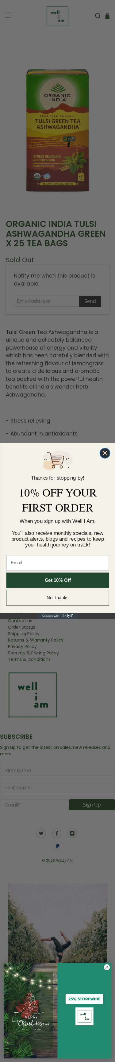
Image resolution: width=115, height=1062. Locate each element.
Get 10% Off (57, 580)
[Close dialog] (105, 453)
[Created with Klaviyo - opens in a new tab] (57, 616)
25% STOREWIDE (84, 999)
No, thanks (58, 597)
